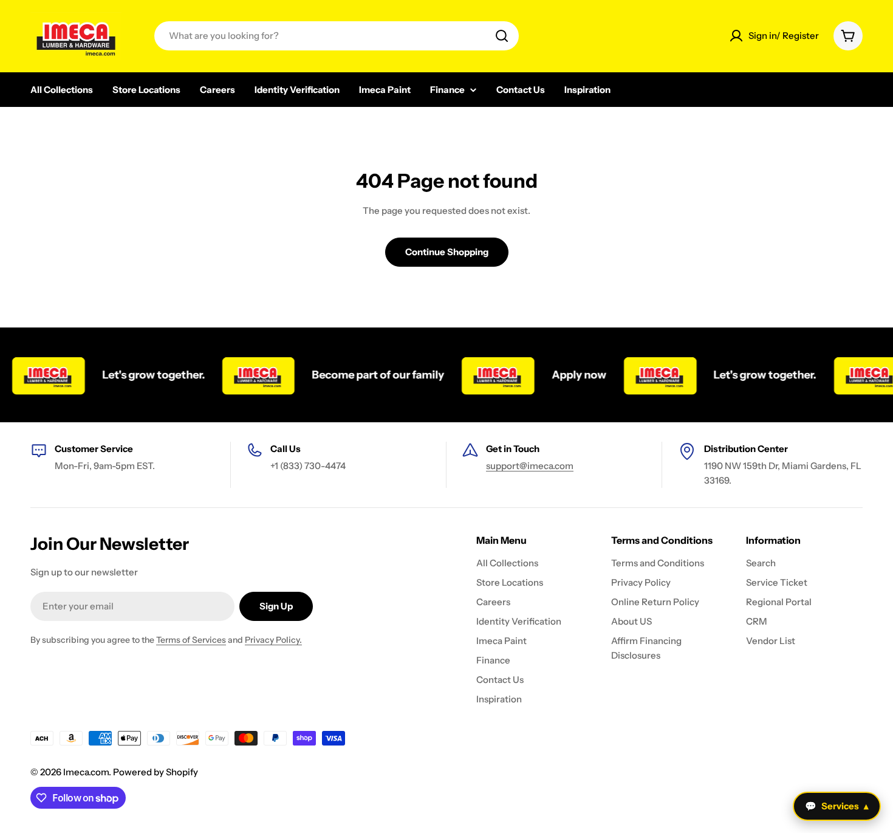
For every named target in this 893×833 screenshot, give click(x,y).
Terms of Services (191, 639)
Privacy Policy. (273, 639)
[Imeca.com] (248, 375)
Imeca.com (86, 772)
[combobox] (336, 35)
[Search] (501, 36)
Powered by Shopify (155, 772)
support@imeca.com (529, 465)
